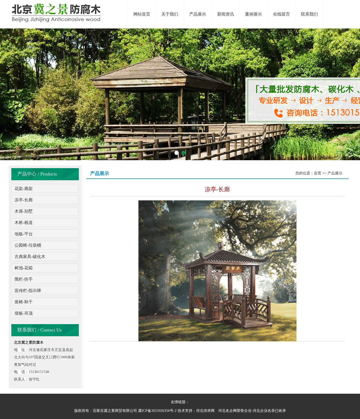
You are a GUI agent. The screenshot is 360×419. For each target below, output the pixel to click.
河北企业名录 (264, 411)
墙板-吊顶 (23, 313)
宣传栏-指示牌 (27, 290)
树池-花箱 (23, 268)
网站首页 (141, 14)
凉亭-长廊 (23, 200)
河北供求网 (205, 411)
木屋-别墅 (23, 211)
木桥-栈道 (23, 222)
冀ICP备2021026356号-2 (157, 411)
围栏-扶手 (23, 279)
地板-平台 (23, 234)
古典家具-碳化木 (29, 256)
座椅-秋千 (23, 302)
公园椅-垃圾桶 (27, 245)
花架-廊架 (23, 188)
